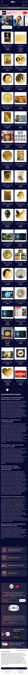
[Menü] (2, 2)
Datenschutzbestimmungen (21, 650)
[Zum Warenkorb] (26, 1)
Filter (25, 5)
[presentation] (1, 20)
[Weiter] (21, 390)
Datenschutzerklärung (4, 664)
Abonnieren (22, 600)
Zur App (25, 12)
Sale (22, 535)
